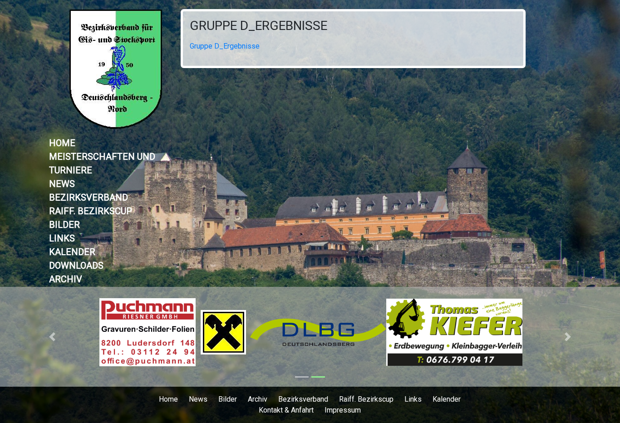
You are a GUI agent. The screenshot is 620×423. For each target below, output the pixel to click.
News (62, 183)
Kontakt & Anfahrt (286, 410)
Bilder (64, 224)
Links (62, 238)
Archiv (65, 279)
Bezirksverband (88, 197)
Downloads (76, 265)
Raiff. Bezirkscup (90, 211)
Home (62, 143)
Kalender (72, 251)
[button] (52, 336)
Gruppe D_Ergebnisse (258, 25)
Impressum (343, 410)
